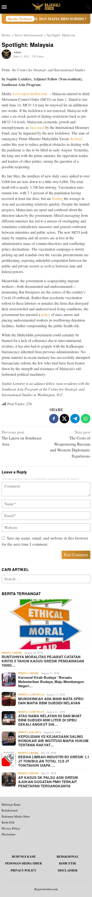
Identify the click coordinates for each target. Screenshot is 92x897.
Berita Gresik (12, 653)
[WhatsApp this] (85, 418)
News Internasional (28, 35)
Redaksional (10, 810)
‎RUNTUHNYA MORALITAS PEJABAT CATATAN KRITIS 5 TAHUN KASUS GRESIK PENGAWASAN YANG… (43, 661)
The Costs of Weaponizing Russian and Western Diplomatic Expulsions (70, 444)
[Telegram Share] (75, 418)
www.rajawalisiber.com (29, 93)
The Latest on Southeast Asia (22, 438)
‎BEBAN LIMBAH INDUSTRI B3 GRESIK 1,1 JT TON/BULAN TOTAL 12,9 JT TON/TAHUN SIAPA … (53, 761)
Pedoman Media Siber (16, 816)
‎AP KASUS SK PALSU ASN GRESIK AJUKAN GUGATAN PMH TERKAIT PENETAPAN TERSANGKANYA (48, 781)
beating (57, 198)
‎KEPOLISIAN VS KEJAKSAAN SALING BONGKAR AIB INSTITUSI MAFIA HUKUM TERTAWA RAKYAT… (53, 740)
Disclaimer (8, 834)
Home (6, 35)
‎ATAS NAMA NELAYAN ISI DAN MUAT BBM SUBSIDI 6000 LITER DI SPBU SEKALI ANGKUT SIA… (49, 720)
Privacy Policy (11, 828)
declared (76, 138)
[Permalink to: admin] (6, 53)
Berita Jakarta (29, 732)
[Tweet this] (64, 418)
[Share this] (54, 418)
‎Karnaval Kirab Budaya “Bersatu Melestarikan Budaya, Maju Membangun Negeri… (51, 681)
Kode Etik (8, 822)
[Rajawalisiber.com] (46, 6)
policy (45, 314)
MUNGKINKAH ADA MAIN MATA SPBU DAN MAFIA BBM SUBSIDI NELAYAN (51, 701)
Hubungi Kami (11, 804)
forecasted (36, 127)
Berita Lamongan (31, 694)
